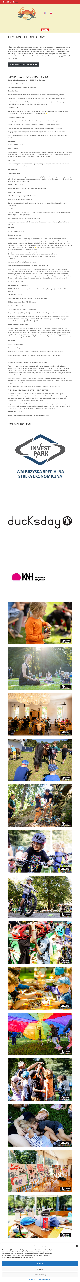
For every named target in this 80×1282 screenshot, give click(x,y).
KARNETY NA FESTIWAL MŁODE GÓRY (23, 64)
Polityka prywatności (44, 1279)
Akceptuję (40, 1263)
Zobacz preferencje (40, 1275)
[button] (77, 1246)
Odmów (40, 1269)
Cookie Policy (33, 1279)
